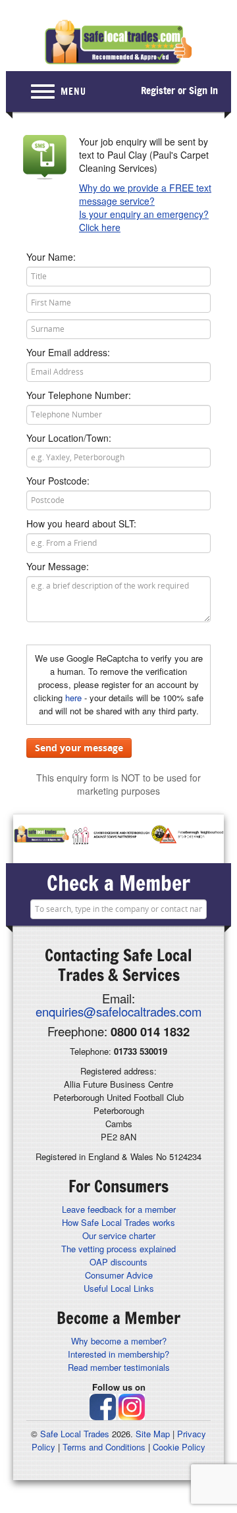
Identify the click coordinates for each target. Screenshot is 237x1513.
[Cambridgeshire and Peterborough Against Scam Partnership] (110, 835)
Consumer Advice (119, 1275)
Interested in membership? (118, 1354)
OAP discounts (118, 1262)
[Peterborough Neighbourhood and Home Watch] (187, 835)
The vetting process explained (118, 1248)
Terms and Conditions (104, 1447)
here (73, 697)
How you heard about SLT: (81, 523)
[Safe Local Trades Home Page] (118, 42)
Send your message (79, 747)
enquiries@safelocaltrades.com (118, 1011)
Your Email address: (68, 352)
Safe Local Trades (74, 1433)
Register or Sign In (179, 90)
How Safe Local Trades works (118, 1222)
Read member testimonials (119, 1367)
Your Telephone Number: (78, 395)
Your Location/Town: (68, 437)
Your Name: (51, 256)
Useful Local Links (119, 1288)
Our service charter (118, 1235)
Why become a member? (119, 1341)
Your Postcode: (58, 480)
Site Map (153, 1433)
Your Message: (57, 566)
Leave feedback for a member (119, 1209)
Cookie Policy (179, 1447)
